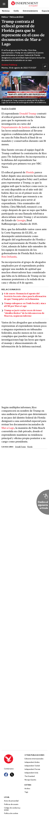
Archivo (27, 789)
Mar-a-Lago (8, 428)
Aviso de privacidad (11, 801)
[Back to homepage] (14, 758)
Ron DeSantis (9, 257)
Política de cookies (11, 813)
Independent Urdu (31, 773)
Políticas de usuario (11, 804)
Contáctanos (9, 769)
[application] (24, 85)
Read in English (9, 109)
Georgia (21, 220)
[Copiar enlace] (44, 66)
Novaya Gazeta (30, 780)
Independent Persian (32, 769)
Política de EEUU (16, 17)
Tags (26, 792)
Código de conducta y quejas (12, 809)
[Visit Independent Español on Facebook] (6, 775)
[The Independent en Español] (24, 4)
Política (5, 17)
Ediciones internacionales (33, 759)
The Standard (29, 776)
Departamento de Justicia (16, 127)
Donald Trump (27, 114)
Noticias (6, 11)
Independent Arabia (31, 762)
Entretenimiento (30, 11)
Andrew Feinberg (9, 65)
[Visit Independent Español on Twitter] (12, 775)
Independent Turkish (32, 766)
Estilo (16, 11)
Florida (30, 172)
